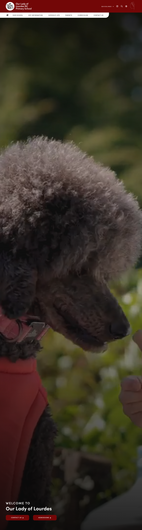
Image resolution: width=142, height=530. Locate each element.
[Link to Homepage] (20, 6)
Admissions (43, 517)
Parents (68, 15)
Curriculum (83, 15)
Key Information (35, 15)
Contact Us (98, 15)
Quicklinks (107, 6)
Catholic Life (54, 15)
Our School (18, 15)
